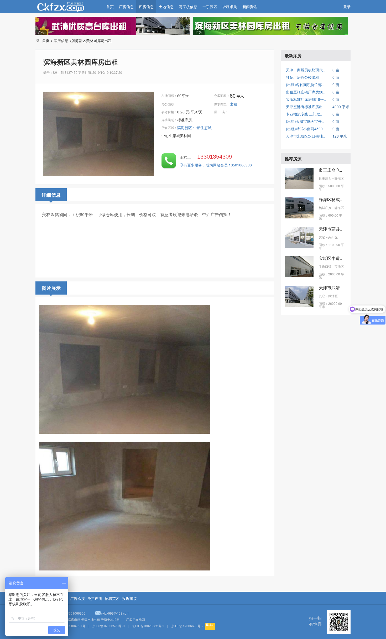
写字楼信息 (188, 6)
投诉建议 (129, 598)
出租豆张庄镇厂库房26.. (305, 92)
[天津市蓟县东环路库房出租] (299, 246)
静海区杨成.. (330, 199)
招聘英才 (112, 598)
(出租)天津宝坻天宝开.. (305, 121)
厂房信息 (126, 6)
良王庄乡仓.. (330, 170)
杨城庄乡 (325, 207)
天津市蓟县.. (330, 229)
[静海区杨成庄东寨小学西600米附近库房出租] (299, 216)
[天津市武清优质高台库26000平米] (299, 305)
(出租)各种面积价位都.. (305, 84)
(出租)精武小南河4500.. (305, 128)
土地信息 (166, 6)
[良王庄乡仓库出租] (299, 187)
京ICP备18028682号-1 (148, 626)
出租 (234, 104)
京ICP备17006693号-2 (187, 626)
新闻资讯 (249, 6)
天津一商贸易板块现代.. (305, 69)
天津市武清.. (330, 288)
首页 (110, 6)
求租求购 (229, 6)
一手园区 (209, 6)
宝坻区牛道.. (330, 258)
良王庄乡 (325, 178)
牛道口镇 (325, 266)
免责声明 (94, 598)
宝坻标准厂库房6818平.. (306, 99)
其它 (322, 237)
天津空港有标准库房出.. (305, 106)
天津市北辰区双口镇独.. (305, 136)
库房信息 (146, 6)
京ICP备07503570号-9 (108, 626)
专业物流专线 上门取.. (304, 114)
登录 (347, 6)
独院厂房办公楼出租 (302, 77)
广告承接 (77, 598)
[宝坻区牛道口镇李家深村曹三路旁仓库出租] (299, 275)
